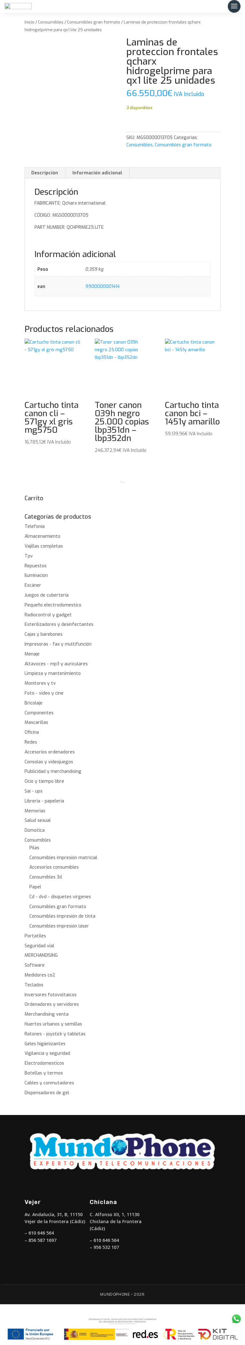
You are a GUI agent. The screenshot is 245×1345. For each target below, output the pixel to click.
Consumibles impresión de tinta (62, 916)
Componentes (39, 713)
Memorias (35, 811)
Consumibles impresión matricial (63, 858)
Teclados (34, 985)
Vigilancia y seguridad (47, 1053)
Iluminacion (36, 575)
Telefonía (35, 526)
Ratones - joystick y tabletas (55, 1034)
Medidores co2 (40, 975)
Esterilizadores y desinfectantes (59, 624)
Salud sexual (38, 820)
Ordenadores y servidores (52, 1004)
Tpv (29, 556)
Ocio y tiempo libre (44, 781)
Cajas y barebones (44, 634)
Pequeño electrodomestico (53, 605)
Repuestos (36, 566)
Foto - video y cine (44, 693)
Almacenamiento (42, 536)
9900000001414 (102, 287)
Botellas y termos (44, 1073)
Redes (31, 742)
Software (35, 965)
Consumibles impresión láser (59, 926)
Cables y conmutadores (49, 1083)
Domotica (35, 830)
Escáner (33, 585)
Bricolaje (33, 703)
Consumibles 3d (45, 877)
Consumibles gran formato (93, 22)
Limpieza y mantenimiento (53, 673)
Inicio (29, 22)
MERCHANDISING (41, 955)
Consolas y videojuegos (49, 762)
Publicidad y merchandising (53, 771)
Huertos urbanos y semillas (53, 1024)
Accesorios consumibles (54, 867)
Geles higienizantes (45, 1044)
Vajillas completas (44, 546)
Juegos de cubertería (47, 595)
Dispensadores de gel (47, 1093)
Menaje (32, 654)
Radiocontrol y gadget (48, 615)
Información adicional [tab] (97, 173)
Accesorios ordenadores (50, 752)
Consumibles (50, 22)
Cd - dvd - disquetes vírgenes (60, 897)
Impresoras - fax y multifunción (58, 644)
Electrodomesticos (44, 1063)
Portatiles (35, 936)
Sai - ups (33, 791)
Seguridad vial (39, 946)
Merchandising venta (47, 1014)
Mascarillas (36, 722)
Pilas (34, 848)
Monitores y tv (40, 683)
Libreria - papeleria (44, 801)
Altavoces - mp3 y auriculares (56, 664)
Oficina (32, 732)
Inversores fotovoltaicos (51, 995)
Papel (35, 887)
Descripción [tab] (44, 173)
